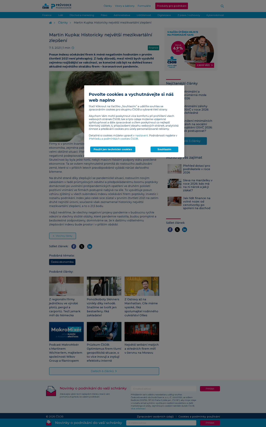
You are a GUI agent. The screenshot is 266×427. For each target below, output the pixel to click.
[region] (134, 121)
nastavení (141, 135)
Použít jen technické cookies (113, 149)
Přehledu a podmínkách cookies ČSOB (113, 138)
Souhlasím (164, 149)
